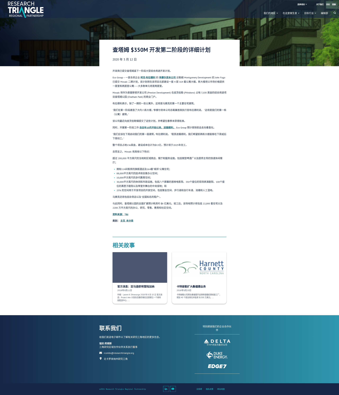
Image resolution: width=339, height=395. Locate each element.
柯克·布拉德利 (147, 77)
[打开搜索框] (335, 13)
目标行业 (309, 13)
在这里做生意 (290, 13)
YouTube (173, 389)
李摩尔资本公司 (167, 77)
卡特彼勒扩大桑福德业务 (191, 286)
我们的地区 (270, 13)
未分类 (129, 220)
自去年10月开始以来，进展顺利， (157, 127)
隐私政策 (209, 389)
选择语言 (301, 4)
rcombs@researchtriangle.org (119, 352)
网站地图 (221, 389)
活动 (328, 4)
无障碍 (199, 389)
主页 (122, 220)
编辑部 (324, 13)
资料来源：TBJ (120, 214)
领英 (166, 389)
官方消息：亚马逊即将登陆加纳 (135, 286)
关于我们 (320, 4)
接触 (334, 4)
